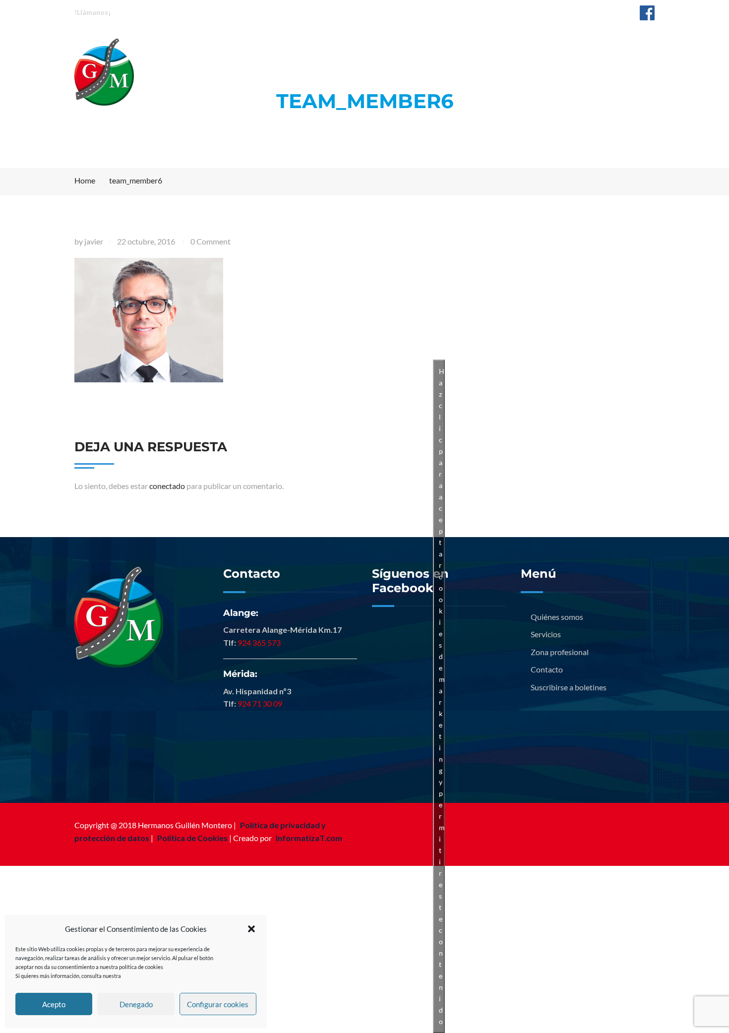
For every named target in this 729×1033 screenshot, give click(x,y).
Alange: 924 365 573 (154, 11)
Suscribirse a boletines (569, 687)
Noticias (533, 48)
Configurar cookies (217, 1004)
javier (93, 241)
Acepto (53, 1004)
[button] (251, 929)
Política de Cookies (192, 838)
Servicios (378, 48)
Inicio (235, 48)
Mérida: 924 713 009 (234, 11)
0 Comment (210, 241)
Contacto (593, 48)
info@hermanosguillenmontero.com (564, 11)
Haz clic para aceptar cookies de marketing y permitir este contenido (442, 696)
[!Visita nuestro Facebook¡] (647, 12)
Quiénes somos (302, 48)
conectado (167, 485)
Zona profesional (456, 48)
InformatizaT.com (309, 838)
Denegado (136, 1004)
